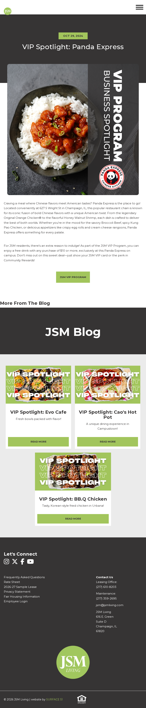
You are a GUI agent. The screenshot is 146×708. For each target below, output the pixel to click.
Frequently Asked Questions (24, 577)
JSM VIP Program (73, 277)
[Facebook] (23, 563)
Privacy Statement (17, 591)
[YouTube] (30, 563)
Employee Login (16, 601)
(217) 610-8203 (106, 587)
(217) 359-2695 (106, 598)
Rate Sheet (12, 582)
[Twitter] (15, 563)
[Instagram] (7, 563)
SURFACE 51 (54, 699)
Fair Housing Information (22, 596)
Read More (38, 441)
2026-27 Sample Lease (20, 587)
